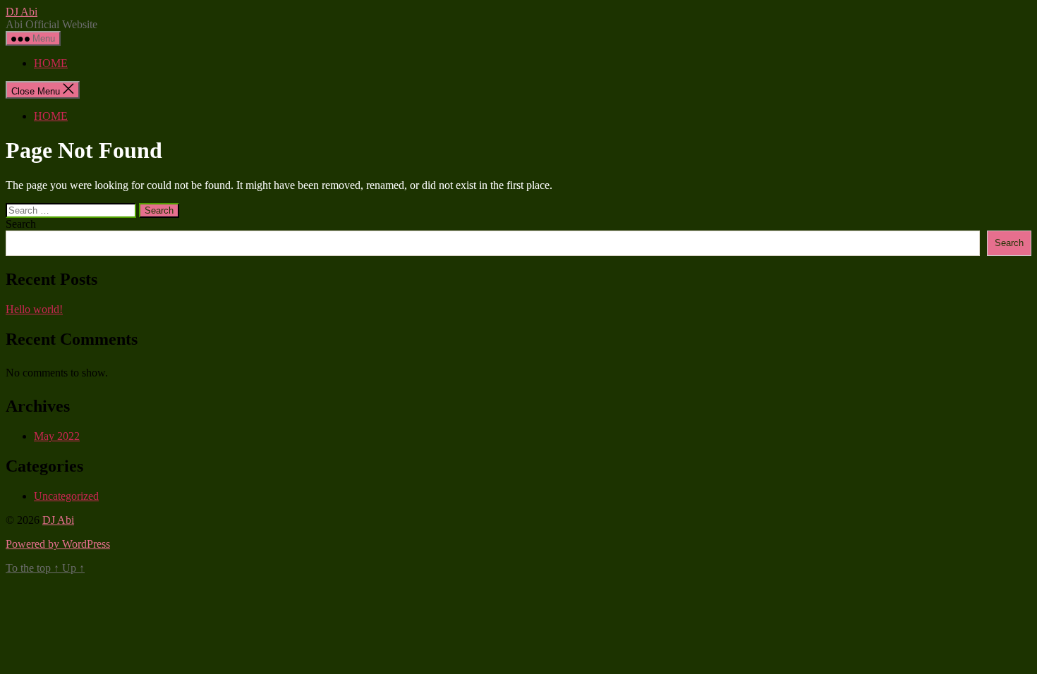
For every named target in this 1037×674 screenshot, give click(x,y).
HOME (51, 63)
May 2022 (57, 436)
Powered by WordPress (58, 544)
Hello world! (34, 309)
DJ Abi (21, 12)
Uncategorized (66, 496)
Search (21, 224)
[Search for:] (72, 210)
